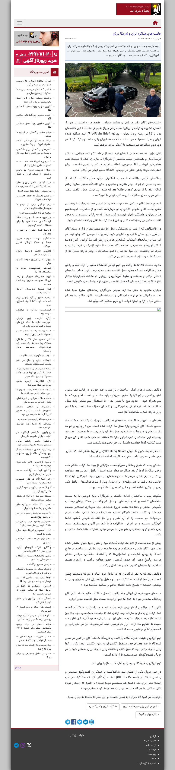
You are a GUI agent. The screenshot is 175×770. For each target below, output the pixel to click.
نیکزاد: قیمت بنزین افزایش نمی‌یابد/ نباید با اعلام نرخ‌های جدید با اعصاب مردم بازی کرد (33, 322)
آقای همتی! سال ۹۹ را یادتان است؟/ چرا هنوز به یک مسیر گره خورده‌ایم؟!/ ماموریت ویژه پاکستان (33, 345)
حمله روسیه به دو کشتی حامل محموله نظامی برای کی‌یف (33, 333)
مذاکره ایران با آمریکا (148, 715)
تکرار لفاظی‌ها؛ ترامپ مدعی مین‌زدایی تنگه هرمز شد (33, 383)
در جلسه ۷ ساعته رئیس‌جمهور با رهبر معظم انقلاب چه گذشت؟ (33, 392)
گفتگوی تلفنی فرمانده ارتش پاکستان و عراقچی (33, 253)
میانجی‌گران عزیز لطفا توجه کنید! (34, 191)
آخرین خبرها (149, 741)
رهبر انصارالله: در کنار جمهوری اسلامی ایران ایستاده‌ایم (33, 481)
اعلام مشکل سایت (147, 764)
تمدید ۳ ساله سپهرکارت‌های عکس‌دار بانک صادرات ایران (33, 507)
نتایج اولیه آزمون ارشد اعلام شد (35, 356)
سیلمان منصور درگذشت (39, 565)
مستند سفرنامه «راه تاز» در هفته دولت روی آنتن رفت (33, 498)
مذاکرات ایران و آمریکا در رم (103, 707)
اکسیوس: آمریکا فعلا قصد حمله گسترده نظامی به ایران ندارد (33, 164)
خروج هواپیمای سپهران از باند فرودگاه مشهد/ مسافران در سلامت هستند (33, 280)
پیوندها (152, 754)
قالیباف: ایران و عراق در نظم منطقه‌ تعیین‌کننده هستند (33, 362)
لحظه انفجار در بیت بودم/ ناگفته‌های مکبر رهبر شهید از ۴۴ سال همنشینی (33, 628)
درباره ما (152, 750)
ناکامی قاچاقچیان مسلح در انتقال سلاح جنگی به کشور (33, 558)
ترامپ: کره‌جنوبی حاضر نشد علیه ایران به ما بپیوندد (33, 464)
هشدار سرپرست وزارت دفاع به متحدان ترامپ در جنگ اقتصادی (33, 639)
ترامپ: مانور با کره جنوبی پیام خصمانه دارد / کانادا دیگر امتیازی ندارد (33, 301)
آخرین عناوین (41, 72)
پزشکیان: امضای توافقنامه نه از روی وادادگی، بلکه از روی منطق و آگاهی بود (33, 453)
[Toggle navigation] (20, 23)
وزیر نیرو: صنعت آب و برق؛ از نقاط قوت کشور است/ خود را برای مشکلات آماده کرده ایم (33, 221)
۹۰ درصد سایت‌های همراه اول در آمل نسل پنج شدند (33, 515)
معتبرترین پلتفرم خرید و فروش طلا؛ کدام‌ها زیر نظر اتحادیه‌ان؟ (33, 524)
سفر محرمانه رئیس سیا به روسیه (34, 419)
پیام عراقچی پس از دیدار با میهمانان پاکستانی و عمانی (33, 206)
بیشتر (18, 668)
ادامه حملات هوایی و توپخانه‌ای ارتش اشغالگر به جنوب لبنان (33, 400)
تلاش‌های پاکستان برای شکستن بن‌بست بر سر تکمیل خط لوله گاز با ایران (33, 153)
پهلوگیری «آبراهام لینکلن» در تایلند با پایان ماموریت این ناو (33, 434)
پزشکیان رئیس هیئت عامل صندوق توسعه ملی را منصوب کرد (33, 443)
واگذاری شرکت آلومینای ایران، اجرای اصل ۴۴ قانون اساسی (33, 549)
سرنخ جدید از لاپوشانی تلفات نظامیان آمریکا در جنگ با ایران (33, 143)
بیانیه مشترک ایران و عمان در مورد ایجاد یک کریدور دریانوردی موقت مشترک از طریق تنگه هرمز (33, 373)
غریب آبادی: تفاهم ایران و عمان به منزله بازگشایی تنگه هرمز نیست (33, 185)
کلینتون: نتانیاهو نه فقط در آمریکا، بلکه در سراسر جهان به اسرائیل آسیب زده (33, 590)
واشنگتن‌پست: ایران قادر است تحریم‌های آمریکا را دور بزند (33, 100)
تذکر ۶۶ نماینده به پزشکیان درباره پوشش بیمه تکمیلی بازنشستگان (33, 618)
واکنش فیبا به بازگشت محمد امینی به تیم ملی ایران (33, 472)
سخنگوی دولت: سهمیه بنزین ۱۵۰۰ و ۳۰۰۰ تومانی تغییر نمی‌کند (33, 242)
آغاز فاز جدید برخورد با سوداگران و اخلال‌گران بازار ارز (33, 489)
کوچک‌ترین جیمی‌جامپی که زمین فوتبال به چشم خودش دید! (33, 580)
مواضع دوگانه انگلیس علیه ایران (35, 213)
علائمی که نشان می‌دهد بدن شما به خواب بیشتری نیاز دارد (33, 91)
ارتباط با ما (151, 745)
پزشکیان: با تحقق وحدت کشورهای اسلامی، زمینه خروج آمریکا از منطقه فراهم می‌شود (33, 411)
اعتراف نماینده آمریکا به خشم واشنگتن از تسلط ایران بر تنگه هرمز (33, 174)
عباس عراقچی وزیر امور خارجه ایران (141, 707)
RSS (154, 759)
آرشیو (153, 736)
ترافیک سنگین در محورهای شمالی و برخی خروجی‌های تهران (33, 571)
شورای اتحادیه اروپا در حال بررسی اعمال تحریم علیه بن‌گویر (33, 83)
